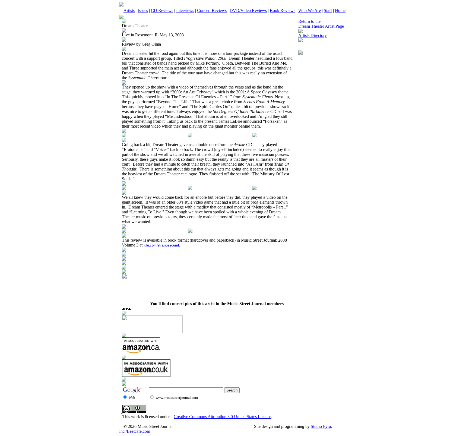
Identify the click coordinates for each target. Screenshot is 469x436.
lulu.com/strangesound (161, 245)
